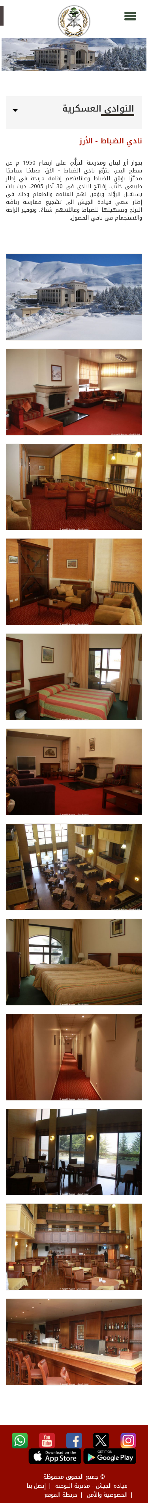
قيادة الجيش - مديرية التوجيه (91, 1486)
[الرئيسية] (74, 21)
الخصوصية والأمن (107, 1495)
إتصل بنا (36, 1486)
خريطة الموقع (60, 1495)
